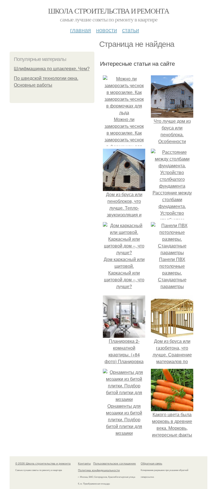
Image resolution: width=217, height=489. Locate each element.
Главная (80, 30)
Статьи (130, 30)
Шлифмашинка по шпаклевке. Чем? (52, 68)
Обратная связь (151, 463)
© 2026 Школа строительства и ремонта (43, 463)
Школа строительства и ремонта (108, 11)
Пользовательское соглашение (114, 463)
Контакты (84, 463)
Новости (106, 30)
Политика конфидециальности (99, 470)
